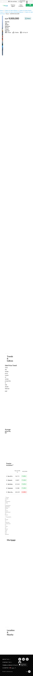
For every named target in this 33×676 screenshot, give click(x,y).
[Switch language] (4, 2)
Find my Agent (13, 5)
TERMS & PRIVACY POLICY (10, 665)
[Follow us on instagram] (27, 660)
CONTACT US (6, 662)
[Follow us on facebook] (19, 660)
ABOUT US (5, 659)
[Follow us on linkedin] (23, 660)
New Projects (21, 5)
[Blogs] (5, 5)
